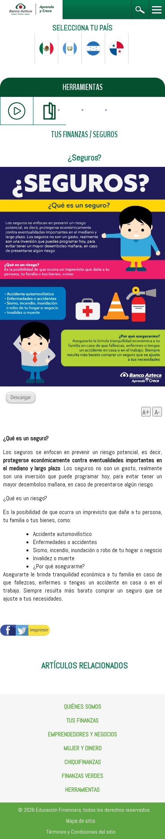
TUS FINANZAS (69, 134)
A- (157, 412)
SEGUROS (105, 134)
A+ (146, 412)
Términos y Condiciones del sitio (81, 831)
